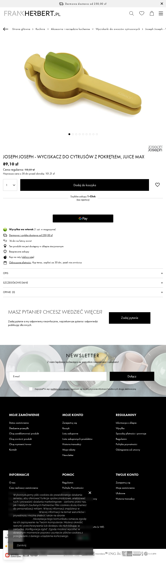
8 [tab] (93, 134)
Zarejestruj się (69, 422)
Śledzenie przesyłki (19, 428)
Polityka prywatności (126, 444)
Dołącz (132, 376)
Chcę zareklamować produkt (24, 433)
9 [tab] (97, 134)
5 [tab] (83, 134)
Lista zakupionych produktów (77, 439)
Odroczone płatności (20, 262)
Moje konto (72, 415)
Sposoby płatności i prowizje (131, 433)
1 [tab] (69, 134)
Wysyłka (120, 428)
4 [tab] (80, 134)
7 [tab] (90, 134)
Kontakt (13, 449)
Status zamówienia (19, 422)
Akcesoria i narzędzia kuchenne (70, 29)
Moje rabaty (68, 449)
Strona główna (21, 29)
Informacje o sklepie (126, 422)
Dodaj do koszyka (84, 185)
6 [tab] (86, 134)
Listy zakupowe (70, 433)
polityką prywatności (60, 389)
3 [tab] (76, 134)
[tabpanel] (83, 89)
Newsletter (83, 355)
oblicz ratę (27, 257)
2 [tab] (73, 134)
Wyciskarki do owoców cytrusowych (118, 29)
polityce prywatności (25, 512)
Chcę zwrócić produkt (20, 439)
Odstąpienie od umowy (128, 449)
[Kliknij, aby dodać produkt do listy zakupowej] (157, 184)
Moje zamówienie (24, 415)
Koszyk (65, 428)
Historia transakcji (71, 444)
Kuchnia (40, 29)
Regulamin (121, 439)
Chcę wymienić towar (20, 444)
